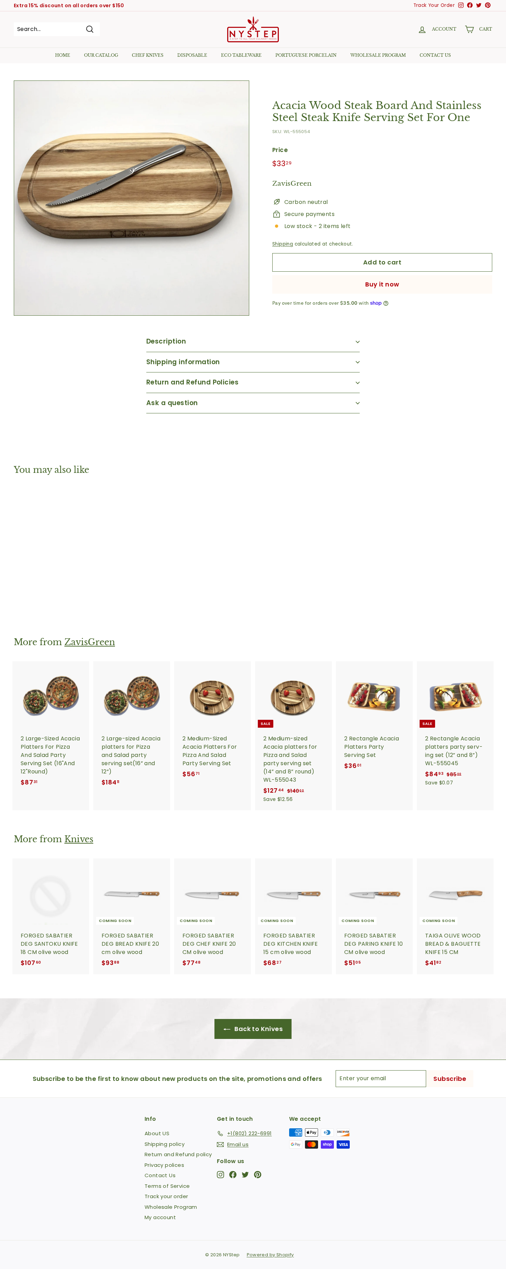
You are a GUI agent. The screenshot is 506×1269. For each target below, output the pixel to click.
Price (280, 150)
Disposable (192, 55)
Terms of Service (167, 1186)
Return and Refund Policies (192, 382)
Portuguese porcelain (306, 55)
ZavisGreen (89, 642)
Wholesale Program (378, 55)
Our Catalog (101, 55)
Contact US (435, 55)
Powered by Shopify (270, 1254)
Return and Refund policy (178, 1154)
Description (166, 341)
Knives (78, 839)
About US (157, 1133)
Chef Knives (148, 55)
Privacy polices (164, 1165)
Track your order (166, 1196)
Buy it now (382, 284)
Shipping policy (165, 1144)
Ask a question (172, 403)
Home (62, 55)
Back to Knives (258, 1028)
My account (160, 1217)
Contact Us (160, 1175)
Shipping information (183, 362)
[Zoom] (131, 198)
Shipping (282, 244)
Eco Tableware (241, 55)
